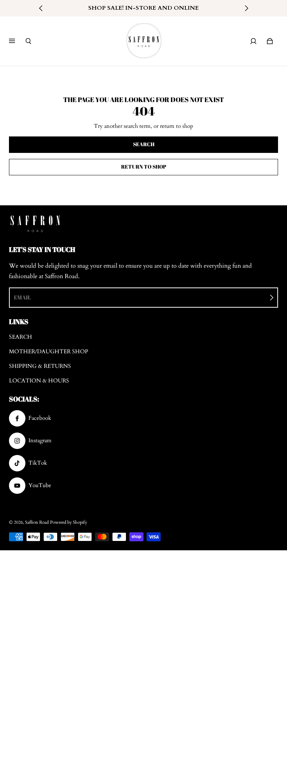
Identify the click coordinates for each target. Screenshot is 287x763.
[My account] (253, 41)
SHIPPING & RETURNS (40, 366)
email (22, 297)
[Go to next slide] (246, 8)
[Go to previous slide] (41, 8)
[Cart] (270, 41)
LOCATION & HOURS (39, 381)
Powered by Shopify (68, 522)
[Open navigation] (17, 41)
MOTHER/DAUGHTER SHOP (48, 352)
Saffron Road (37, 522)
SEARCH (20, 337)
